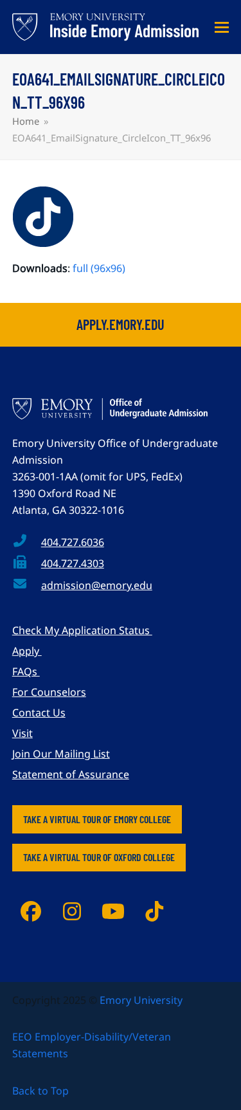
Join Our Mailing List (61, 754)
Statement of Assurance (70, 774)
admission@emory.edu (96, 585)
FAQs (26, 671)
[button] (222, 27)
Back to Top (40, 1091)
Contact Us (39, 712)
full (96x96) (99, 268)
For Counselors (49, 692)
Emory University (141, 1000)
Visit (22, 733)
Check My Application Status (82, 630)
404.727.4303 (72, 563)
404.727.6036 (72, 542)
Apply (27, 651)
